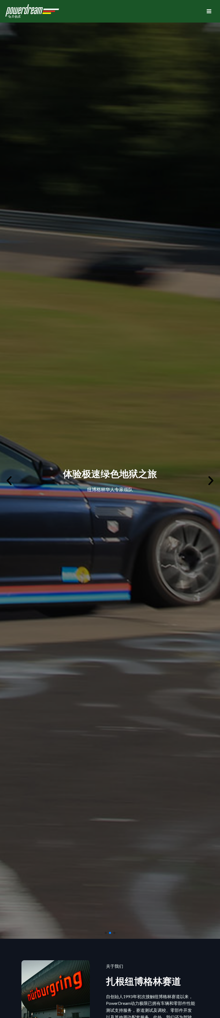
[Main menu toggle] (209, 11)
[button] (106, 933)
